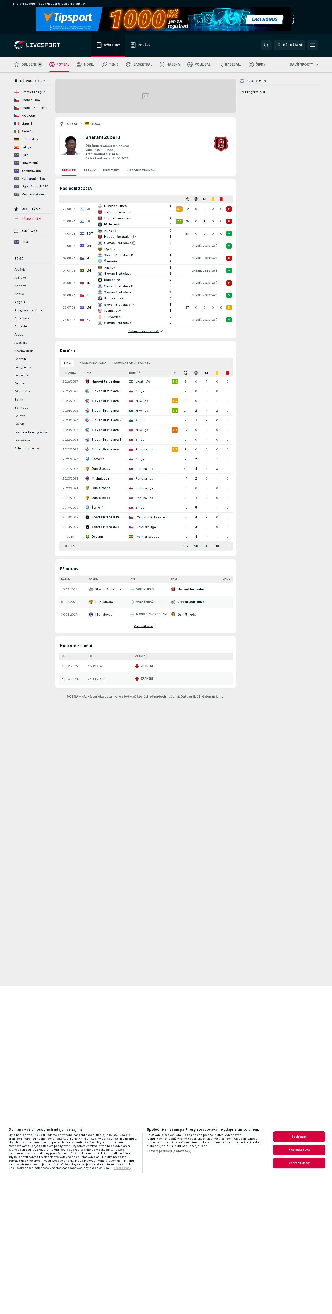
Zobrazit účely (299, 1163)
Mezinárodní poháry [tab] (132, 363)
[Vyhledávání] (266, 45)
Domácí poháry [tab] (92, 363)
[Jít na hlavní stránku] (43, 45)
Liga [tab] (67, 363)
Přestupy (111, 170)
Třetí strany (122, 1168)
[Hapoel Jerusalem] (221, 146)
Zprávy (89, 170)
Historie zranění (141, 170)
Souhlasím (299, 1136)
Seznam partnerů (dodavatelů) (169, 1151)
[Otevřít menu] (312, 45)
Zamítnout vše (299, 1150)
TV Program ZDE (253, 92)
